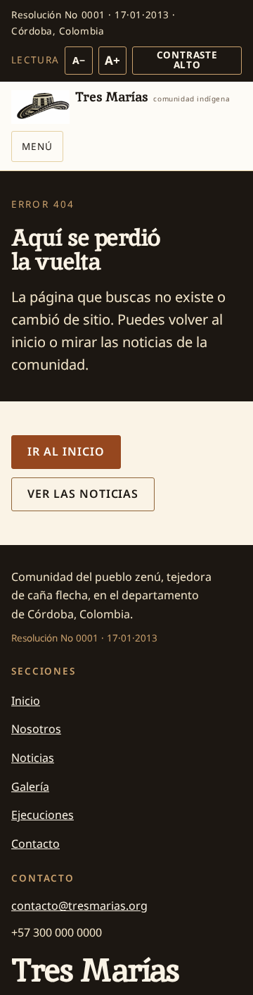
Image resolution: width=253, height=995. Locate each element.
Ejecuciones (42, 814)
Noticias (32, 757)
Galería (30, 786)
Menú (37, 146)
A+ (112, 60)
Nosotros (36, 729)
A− (78, 60)
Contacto (35, 843)
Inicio (25, 700)
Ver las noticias (82, 493)
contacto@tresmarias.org (79, 905)
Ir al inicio (66, 451)
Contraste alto (187, 60)
